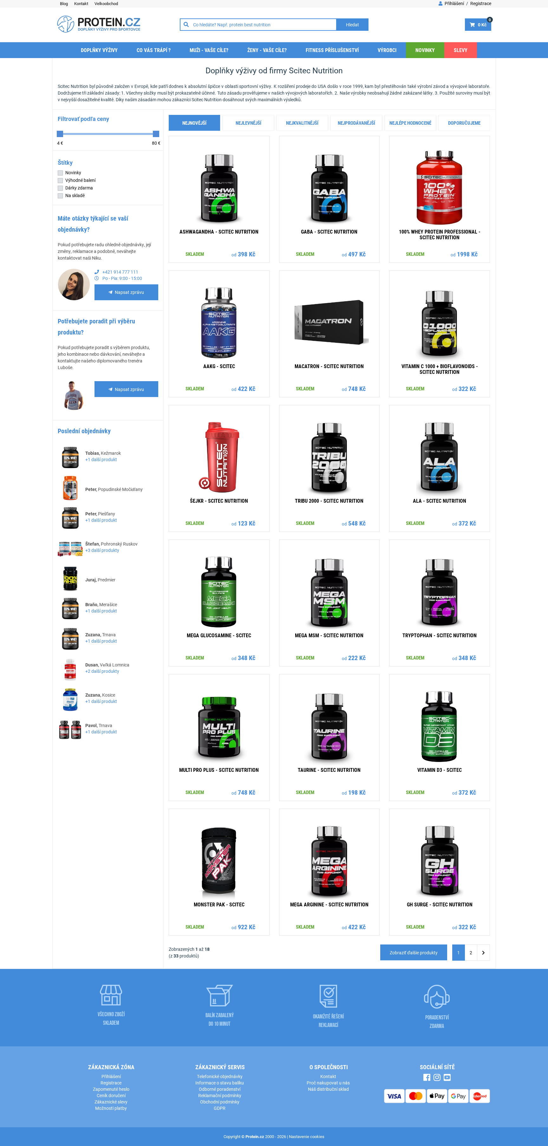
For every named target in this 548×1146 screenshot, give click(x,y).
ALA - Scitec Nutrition (439, 500)
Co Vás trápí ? (154, 50)
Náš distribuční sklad (328, 1089)
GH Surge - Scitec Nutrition (440, 904)
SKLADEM (195, 254)
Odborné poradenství (219, 1089)
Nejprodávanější (356, 123)
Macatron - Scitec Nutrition (329, 366)
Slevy (460, 50)
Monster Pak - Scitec (219, 904)
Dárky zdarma (79, 188)
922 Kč (246, 927)
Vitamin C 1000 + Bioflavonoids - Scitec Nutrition (439, 369)
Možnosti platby (111, 1108)
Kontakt (81, 3)
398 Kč (246, 254)
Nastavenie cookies (306, 1136)
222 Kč (357, 657)
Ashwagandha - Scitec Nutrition (218, 231)
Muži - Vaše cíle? (209, 50)
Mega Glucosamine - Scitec (219, 635)
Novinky (425, 50)
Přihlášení (454, 3)
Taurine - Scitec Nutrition (329, 769)
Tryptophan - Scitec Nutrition (439, 635)
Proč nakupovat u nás (328, 1083)
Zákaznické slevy (111, 1102)
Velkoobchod (106, 3)
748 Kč (357, 388)
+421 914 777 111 (119, 272)
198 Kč (357, 792)
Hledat (352, 25)
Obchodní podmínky (219, 1102)
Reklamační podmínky (219, 1095)
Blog (64, 3)
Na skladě (75, 195)
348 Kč (246, 657)
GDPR (219, 1108)
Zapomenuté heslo (111, 1089)
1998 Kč (467, 254)
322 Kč (467, 388)
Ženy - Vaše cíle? (267, 50)
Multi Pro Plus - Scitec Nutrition (219, 769)
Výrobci (387, 50)
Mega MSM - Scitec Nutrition (329, 635)
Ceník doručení (111, 1095)
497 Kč (357, 254)
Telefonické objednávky (220, 1076)
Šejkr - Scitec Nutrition (219, 500)
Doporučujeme (464, 123)
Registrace (480, 3)
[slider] (60, 134)
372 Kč (467, 523)
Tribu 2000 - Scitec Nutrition (329, 500)
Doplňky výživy (99, 50)
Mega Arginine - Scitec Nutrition (329, 904)
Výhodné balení (80, 180)
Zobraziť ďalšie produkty (414, 953)
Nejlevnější (248, 123)
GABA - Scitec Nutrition (329, 231)
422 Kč (246, 388)
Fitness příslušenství (332, 50)
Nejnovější (194, 123)
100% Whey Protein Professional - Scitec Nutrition (439, 234)
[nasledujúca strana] (483, 952)
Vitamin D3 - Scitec (439, 769)
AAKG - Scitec (219, 366)
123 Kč (246, 523)
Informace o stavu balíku (219, 1083)
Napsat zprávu (129, 292)
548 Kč (357, 523)
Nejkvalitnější (302, 123)
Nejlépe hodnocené (410, 123)
